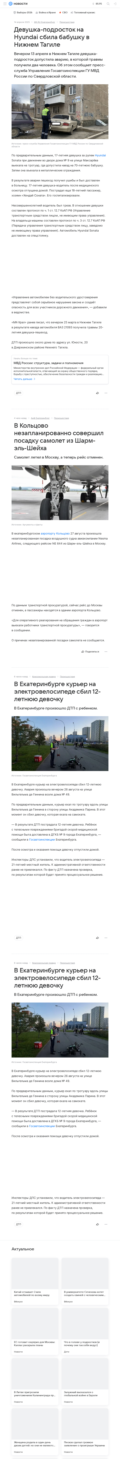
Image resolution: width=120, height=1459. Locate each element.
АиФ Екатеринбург (40, 418)
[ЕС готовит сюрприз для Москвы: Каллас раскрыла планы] (35, 1331)
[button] (60, 112)
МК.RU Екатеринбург (44, 22)
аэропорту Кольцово (55, 533)
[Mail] (10, 4)
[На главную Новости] (19, 4)
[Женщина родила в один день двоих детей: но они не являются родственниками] (35, 1431)
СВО (65, 12)
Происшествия (67, 22)
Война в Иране (47, 12)
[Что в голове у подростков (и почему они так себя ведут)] (85, 1331)
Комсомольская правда (44, 676)
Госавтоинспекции (42, 839)
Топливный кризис (84, 12)
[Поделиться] (97, 393)
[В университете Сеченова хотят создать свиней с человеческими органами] (85, 1281)
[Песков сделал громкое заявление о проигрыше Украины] (85, 1431)
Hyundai (100, 155)
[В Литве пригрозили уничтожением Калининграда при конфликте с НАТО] (35, 1381)
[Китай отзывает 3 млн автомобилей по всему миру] (35, 1281)
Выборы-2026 (24, 12)
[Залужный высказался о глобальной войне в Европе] (85, 1381)
